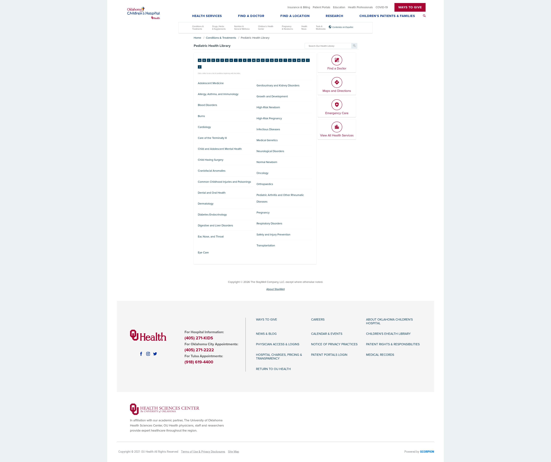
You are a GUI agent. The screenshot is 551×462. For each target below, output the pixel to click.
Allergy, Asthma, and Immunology (218, 94)
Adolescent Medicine (211, 83)
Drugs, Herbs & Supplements (219, 27)
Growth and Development (272, 96)
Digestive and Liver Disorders (215, 225)
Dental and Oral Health (212, 192)
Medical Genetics (267, 140)
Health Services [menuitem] (207, 16)
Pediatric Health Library (255, 38)
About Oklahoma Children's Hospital (389, 321)
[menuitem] (424, 15)
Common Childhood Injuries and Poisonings (224, 181)
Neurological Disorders (270, 151)
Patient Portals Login (329, 355)
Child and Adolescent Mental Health (220, 149)
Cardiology (204, 127)
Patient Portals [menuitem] (321, 7)
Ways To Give (410, 7)
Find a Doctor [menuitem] (251, 16)
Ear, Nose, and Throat (211, 236)
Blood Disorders (207, 105)
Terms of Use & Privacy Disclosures (203, 451)
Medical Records (380, 355)
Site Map (233, 451)
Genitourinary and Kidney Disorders (278, 85)
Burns (201, 116)
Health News (304, 27)
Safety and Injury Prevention (273, 234)
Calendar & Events (326, 334)
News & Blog (266, 334)
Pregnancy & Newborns (287, 27)
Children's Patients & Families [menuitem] (387, 16)
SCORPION (427, 451)
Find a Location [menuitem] (295, 16)
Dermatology (205, 203)
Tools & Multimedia (320, 27)
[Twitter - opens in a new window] (155, 353)
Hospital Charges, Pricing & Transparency (279, 356)
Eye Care (203, 252)
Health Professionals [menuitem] (360, 7)
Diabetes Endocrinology (212, 214)
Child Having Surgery (210, 159)
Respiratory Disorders (269, 223)
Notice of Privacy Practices (334, 344)
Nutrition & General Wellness (242, 27)
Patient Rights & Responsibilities (393, 344)
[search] (328, 46)
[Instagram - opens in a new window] (148, 353)
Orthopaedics (265, 184)
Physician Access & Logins (277, 344)
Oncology (262, 173)
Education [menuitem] (339, 7)
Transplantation (266, 245)
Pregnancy (263, 212)
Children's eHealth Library (388, 334)
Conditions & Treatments (198, 27)
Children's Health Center (265, 27)
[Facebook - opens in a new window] (141, 353)
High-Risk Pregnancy (269, 118)
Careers (318, 319)
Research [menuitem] (334, 16)
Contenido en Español (342, 27)
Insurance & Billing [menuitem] (299, 7)
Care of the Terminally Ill (212, 138)
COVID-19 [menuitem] (382, 7)
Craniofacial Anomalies (211, 170)
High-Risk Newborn (268, 107)
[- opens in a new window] (164, 409)
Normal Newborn (267, 162)
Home (197, 38)
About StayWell (275, 289)
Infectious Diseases (268, 129)
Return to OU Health (273, 369)
